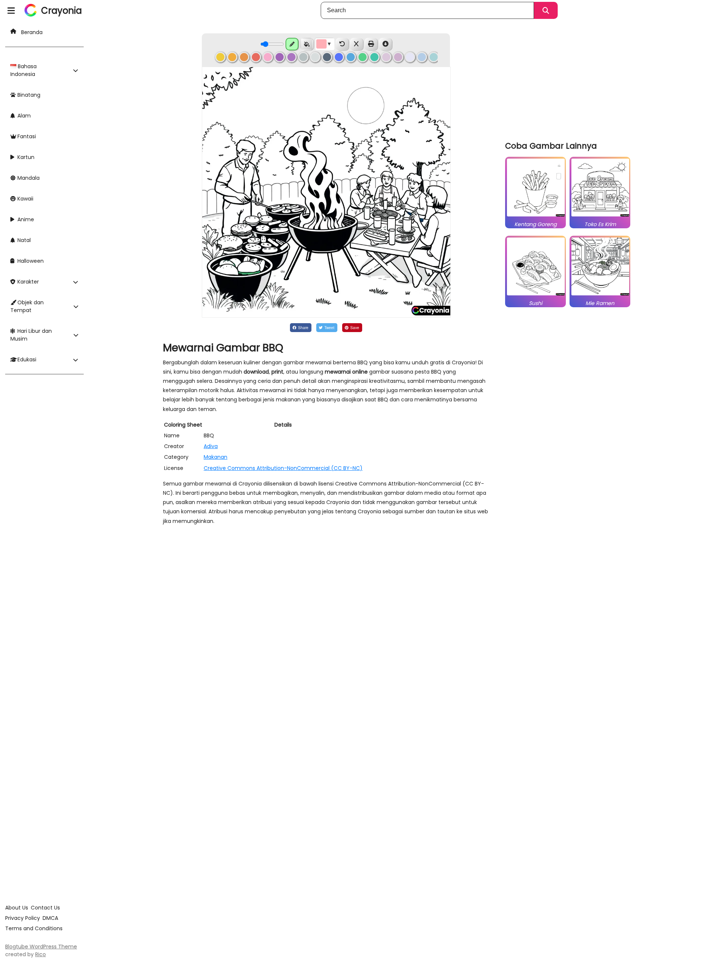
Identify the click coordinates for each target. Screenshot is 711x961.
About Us (16, 907)
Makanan (215, 457)
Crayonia (61, 10)
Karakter (27, 281)
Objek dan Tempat (27, 306)
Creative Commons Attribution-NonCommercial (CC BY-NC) (283, 468)
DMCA (50, 918)
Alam (23, 115)
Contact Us (45, 907)
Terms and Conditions (34, 928)
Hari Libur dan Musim (31, 334)
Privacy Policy (22, 918)
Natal (23, 240)
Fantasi (26, 136)
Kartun (25, 157)
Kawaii (24, 198)
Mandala (28, 178)
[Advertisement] (569, 81)
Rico (40, 954)
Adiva (211, 446)
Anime (25, 219)
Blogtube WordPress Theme (41, 946)
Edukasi (26, 359)
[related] (536, 216)
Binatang (28, 95)
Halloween (30, 261)
